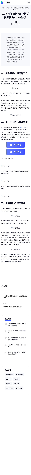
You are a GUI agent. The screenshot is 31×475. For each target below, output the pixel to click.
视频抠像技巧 (9, 388)
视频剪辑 (8, 383)
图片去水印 (19, 388)
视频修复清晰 (9, 374)
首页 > (3, 8)
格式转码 (16, 379)
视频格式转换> (9, 8)
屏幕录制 (16, 383)
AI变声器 (8, 379)
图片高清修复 (19, 374)
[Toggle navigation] (29, 2)
